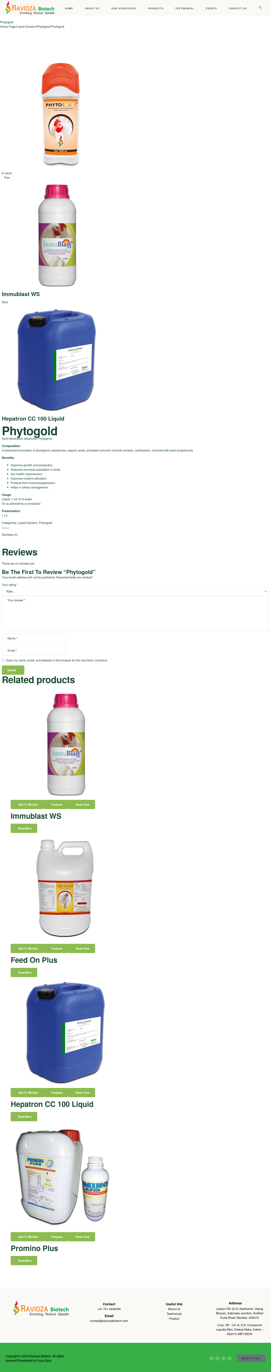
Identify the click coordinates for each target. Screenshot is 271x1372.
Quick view (83, 804)
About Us (174, 1309)
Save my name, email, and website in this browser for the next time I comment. (57, 660)
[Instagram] (229, 1358)
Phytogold (43, 26)
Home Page (8, 26)
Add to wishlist (28, 804)
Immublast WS (36, 815)
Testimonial (174, 1314)
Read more (25, 828)
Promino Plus (34, 1248)
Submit (11, 670)
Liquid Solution (26, 26)
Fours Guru (43, 1360)
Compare (56, 804)
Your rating (10, 585)
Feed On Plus (34, 959)
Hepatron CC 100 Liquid (52, 1103)
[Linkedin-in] (223, 1358)
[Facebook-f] (211, 1358)
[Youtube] (217, 1358)
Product (174, 1318)
